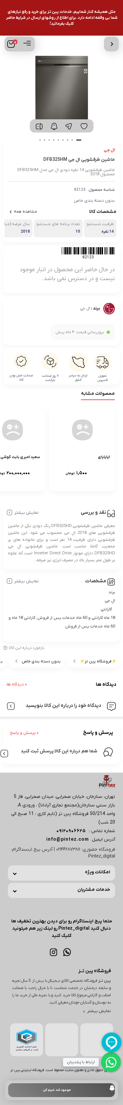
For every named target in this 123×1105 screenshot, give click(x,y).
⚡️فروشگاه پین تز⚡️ (98, 661)
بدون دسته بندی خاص (94, 200)
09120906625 (71, 831)
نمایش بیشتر (26, 512)
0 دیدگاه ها (17, 684)
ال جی (85, 308)
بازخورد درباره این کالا (27, 648)
